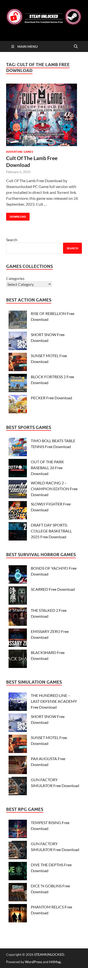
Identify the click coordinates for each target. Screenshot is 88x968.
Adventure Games (19, 151)
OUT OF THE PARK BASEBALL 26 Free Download (47, 467)
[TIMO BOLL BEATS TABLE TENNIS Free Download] (18, 448)
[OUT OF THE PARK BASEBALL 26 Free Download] (18, 469)
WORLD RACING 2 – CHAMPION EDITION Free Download (54, 488)
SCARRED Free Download (53, 589)
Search (11, 239)
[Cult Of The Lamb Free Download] (44, 115)
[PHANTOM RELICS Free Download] (18, 914)
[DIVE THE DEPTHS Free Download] (18, 872)
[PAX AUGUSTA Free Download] (18, 766)
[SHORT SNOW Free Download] (18, 342)
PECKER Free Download (51, 397)
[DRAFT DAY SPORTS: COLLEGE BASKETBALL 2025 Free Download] (18, 532)
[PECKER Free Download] (18, 405)
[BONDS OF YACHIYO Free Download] (18, 575)
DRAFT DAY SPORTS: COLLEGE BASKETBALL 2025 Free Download (51, 531)
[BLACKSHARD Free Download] (18, 659)
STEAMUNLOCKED (49, 954)
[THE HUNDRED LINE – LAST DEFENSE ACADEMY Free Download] (18, 702)
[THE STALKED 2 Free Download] (18, 617)
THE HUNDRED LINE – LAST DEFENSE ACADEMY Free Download (54, 701)
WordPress (33, 962)
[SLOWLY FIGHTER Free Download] (18, 511)
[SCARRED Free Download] (18, 596)
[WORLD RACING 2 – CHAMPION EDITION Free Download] (18, 490)
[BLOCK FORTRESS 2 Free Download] (18, 384)
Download (16, 215)
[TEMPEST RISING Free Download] (18, 830)
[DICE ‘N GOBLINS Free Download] (18, 893)
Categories (15, 278)
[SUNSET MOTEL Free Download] (18, 363)
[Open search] (75, 46)
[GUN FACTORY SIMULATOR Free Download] (18, 787)
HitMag (55, 962)
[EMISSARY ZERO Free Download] (18, 638)
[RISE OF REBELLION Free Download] (18, 320)
